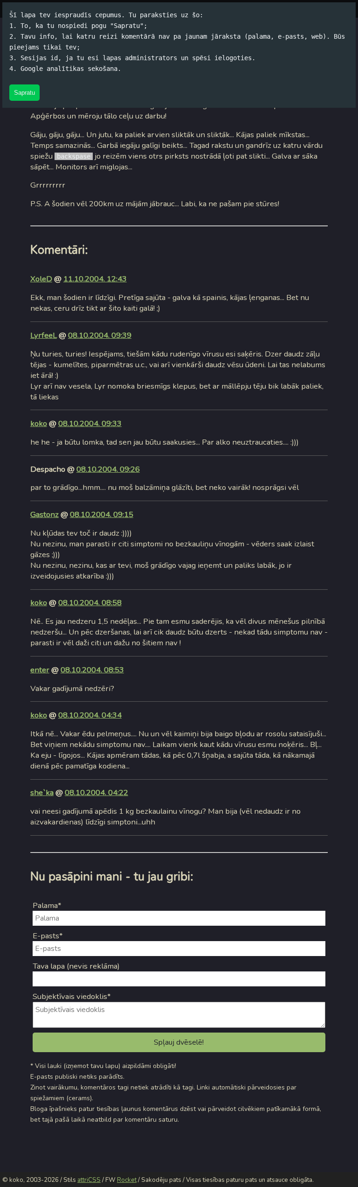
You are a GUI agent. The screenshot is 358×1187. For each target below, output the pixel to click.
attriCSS (89, 1180)
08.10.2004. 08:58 (90, 602)
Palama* (47, 905)
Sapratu (24, 92)
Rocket (127, 1180)
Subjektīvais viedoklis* (72, 996)
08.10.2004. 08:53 (92, 669)
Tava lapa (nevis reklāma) (76, 966)
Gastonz (44, 514)
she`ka (42, 792)
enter (39, 669)
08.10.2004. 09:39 (99, 335)
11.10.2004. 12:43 (95, 278)
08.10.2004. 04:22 (96, 792)
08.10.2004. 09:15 (101, 514)
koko (38, 423)
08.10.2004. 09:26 (108, 469)
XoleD (41, 278)
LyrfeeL (43, 335)
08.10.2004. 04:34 (90, 715)
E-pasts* (48, 935)
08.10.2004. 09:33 (90, 423)
